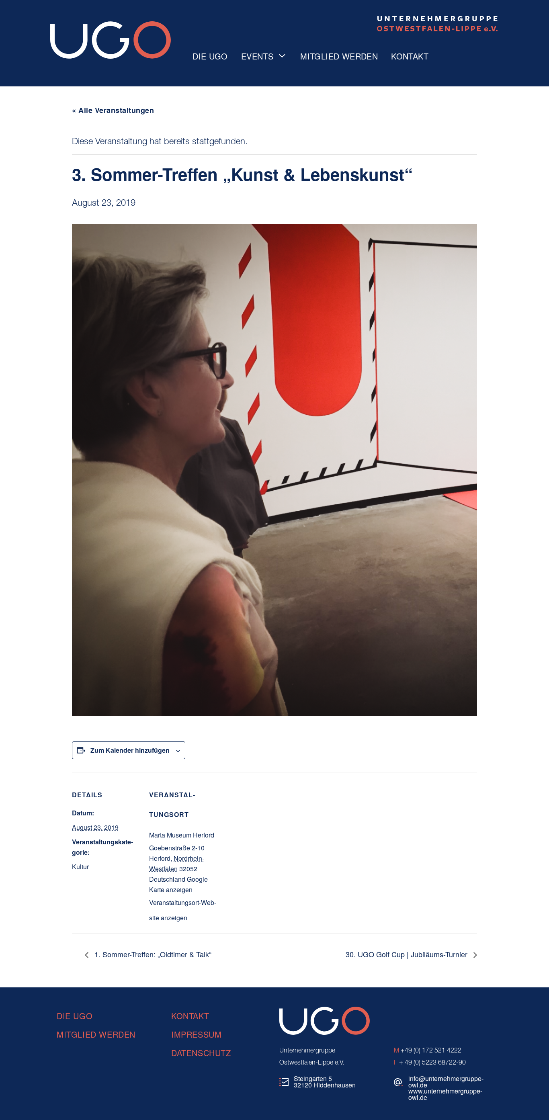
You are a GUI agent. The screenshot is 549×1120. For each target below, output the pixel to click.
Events (257, 56)
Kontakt (409, 56)
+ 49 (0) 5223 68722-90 (430, 1063)
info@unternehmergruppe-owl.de (445, 1081)
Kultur (80, 866)
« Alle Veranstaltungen (113, 110)
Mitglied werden (339, 56)
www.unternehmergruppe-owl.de (445, 1094)
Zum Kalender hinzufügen (130, 750)
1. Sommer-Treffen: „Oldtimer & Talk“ (151, 954)
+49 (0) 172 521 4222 (427, 1051)
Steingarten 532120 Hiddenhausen (325, 1081)
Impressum (196, 1034)
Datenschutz (201, 1053)
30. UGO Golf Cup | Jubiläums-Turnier (407, 954)
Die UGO (210, 56)
